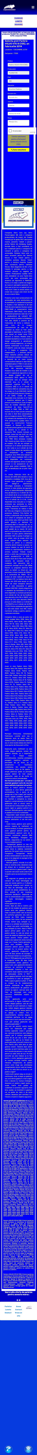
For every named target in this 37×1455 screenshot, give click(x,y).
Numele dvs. (12, 93)
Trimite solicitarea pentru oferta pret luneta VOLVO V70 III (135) (19, 140)
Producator (12, 69)
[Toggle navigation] (32, 7)
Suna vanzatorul (19, 150)
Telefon (10, 102)
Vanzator (11, 85)
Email (9, 110)
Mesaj (10, 118)
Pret (9, 77)
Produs (10, 61)
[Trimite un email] (28, 1449)
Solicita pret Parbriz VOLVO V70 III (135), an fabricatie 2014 (17, 44)
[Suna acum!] (8, 1449)
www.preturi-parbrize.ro (15, 1100)
